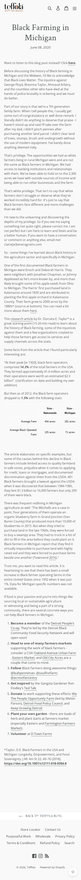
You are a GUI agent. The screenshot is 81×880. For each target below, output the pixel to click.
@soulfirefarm (46, 673)
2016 (52, 558)
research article (22, 319)
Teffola (31, 867)
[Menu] (74, 8)
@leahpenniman (23, 673)
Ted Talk (30, 688)
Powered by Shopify (52, 867)
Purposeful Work (18, 836)
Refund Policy (50, 843)
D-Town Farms (41, 734)
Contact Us (53, 829)
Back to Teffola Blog (43, 816)
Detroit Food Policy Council (43, 703)
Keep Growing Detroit (26, 708)
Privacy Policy (65, 836)
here (71, 63)
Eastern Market (23, 657)
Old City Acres (52, 657)
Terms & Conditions (21, 843)
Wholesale (43, 836)
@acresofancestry (24, 677)
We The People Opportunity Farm (44, 696)
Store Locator (30, 829)
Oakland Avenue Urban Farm (55, 653)
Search (69, 843)
